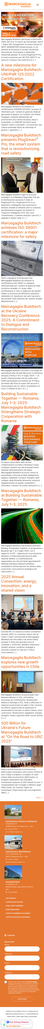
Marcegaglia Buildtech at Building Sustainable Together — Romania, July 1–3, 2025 (21, 497)
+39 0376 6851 (12, 892)
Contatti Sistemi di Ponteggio (18, 917)
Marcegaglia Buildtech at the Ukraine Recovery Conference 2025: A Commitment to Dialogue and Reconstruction (21, 317)
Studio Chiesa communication (28, 1016)
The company (11, 898)
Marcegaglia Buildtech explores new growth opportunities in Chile (21, 662)
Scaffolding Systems (14, 902)
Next (39, 797)
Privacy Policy (32, 982)
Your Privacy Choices (19, 1022)
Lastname (8, 954)
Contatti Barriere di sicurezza (18, 913)
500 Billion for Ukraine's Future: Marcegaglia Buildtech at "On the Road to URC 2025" (22, 732)
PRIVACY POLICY (22, 1011)
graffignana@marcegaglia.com (15, 862)
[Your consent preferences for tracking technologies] (4, 1025)
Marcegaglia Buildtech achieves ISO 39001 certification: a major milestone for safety (21, 230)
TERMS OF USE (10, 1011)
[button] (38, 5)
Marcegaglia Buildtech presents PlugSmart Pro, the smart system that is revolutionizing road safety (21, 144)
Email (7, 963)
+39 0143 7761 (12, 829)
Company (8, 972)
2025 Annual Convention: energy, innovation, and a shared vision (19, 583)
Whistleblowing (12, 910)
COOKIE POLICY (33, 1011)
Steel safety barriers (14, 906)
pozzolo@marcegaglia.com (14, 832)
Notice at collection (12, 1026)
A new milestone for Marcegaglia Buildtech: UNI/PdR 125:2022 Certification (21, 72)
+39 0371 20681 (13, 859)
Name (6, 944)
